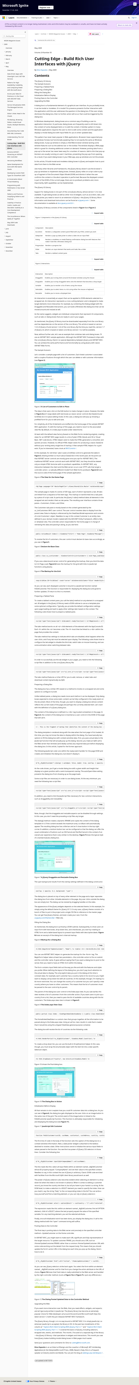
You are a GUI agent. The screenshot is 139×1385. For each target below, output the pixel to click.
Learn (37, 34)
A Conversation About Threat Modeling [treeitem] (14, 180)
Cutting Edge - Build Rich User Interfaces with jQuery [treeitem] (16, 145)
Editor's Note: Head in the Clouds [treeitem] (16, 115)
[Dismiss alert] (135, 4)
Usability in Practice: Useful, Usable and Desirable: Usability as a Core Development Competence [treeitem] (15, 208)
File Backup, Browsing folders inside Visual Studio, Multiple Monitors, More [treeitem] (16, 123)
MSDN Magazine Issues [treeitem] (12, 41)
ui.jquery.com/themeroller (44, 918)
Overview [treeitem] (9, 48)
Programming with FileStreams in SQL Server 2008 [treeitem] (16, 187)
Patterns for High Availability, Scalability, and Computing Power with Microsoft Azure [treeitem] (15, 86)
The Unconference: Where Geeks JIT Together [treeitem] (16, 217)
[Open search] (129, 18)
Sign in (134, 18)
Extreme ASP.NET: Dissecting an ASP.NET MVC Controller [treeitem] (14, 154)
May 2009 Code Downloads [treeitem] (12, 224)
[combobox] (13, 36)
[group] (69, 486)
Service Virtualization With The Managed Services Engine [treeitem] (16, 107)
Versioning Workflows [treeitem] (14, 161)
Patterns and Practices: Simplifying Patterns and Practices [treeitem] (15, 196)
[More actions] (103, 34)
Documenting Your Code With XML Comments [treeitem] (15, 132)
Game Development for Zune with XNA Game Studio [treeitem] (15, 166)
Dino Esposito (42, 70)
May (74, 34)
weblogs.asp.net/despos (91, 1353)
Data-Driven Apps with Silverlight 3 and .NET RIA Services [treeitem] (16, 76)
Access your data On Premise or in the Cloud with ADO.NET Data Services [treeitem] (15, 97)
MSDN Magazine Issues (57, 34)
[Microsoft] (3, 17)
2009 (69, 34)
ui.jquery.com (83, 200)
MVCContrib (70, 448)
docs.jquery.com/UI (64, 203)
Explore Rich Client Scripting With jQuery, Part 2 (62, 1327)
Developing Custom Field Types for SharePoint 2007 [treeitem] (16, 174)
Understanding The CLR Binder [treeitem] (15, 138)
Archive (43, 34)
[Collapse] (25, 32)
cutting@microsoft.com (81, 1343)
